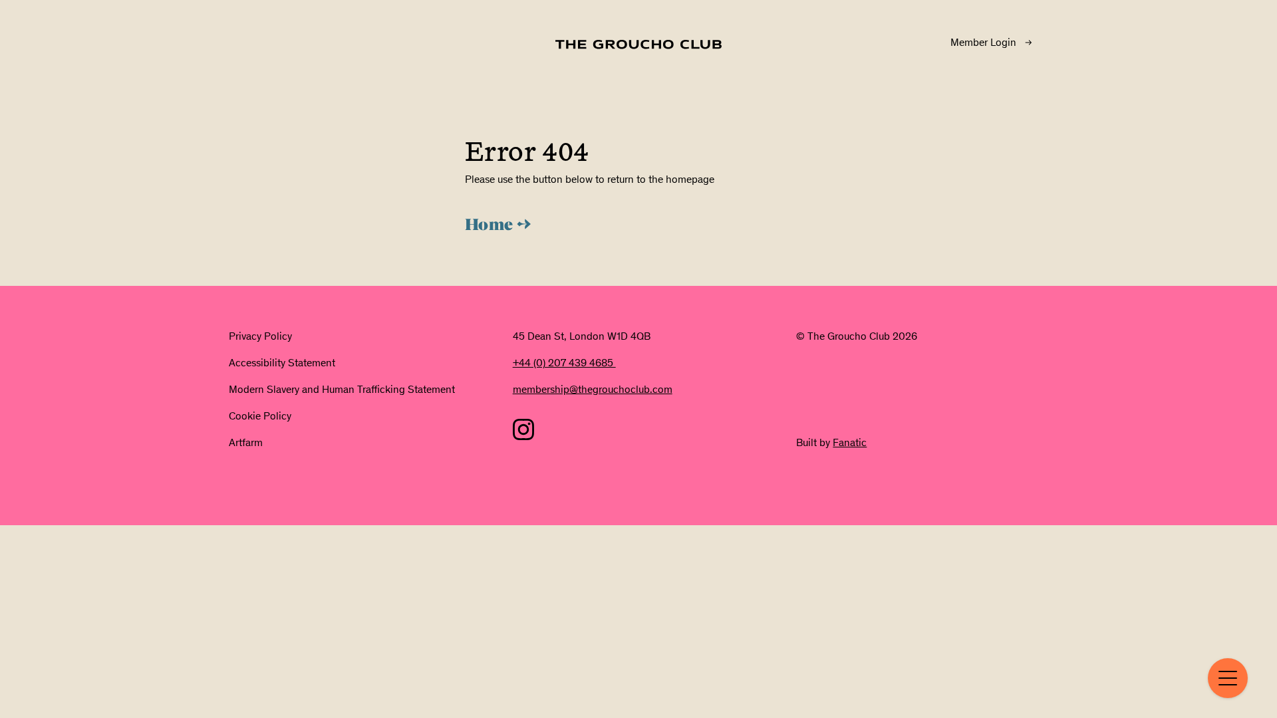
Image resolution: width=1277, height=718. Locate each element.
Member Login (983, 42)
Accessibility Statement (282, 362)
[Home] (638, 44)
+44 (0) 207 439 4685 (564, 362)
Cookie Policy (260, 416)
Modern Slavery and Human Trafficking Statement (342, 389)
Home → (498, 226)
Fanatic (850, 442)
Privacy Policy (260, 336)
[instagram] (523, 429)
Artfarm (246, 442)
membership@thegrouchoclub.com (592, 389)
